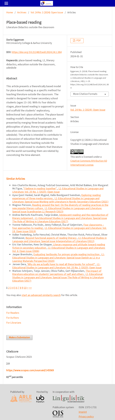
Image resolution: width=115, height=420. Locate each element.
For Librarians (13, 323)
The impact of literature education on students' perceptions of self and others (56, 272)
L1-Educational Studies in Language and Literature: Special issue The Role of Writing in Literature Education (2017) (59, 219)
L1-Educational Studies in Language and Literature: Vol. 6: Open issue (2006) (58, 249)
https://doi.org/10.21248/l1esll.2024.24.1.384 (37, 52)
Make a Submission (19, 337)
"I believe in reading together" (40, 188)
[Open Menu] (6, 3)
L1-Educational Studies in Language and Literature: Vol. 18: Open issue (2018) (59, 229)
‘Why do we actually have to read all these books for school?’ (61, 264)
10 (25, 288)
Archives (21, 12)
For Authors (12, 318)
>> (30, 288)
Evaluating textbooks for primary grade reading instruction (66, 254)
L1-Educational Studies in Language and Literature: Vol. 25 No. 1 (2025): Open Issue (57, 190)
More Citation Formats (85, 94)
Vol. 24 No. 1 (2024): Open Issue (47, 12)
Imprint (83, 412)
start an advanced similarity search (41, 295)
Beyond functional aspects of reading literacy (51, 238)
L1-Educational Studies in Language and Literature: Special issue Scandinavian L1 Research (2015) (57, 210)
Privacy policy (86, 417)
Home (9, 12)
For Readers (12, 313)
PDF (78, 40)
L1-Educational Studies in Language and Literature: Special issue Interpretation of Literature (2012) (59, 239)
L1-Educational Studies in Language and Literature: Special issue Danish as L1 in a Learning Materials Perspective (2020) (58, 258)
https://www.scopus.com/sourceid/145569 (30, 370)
